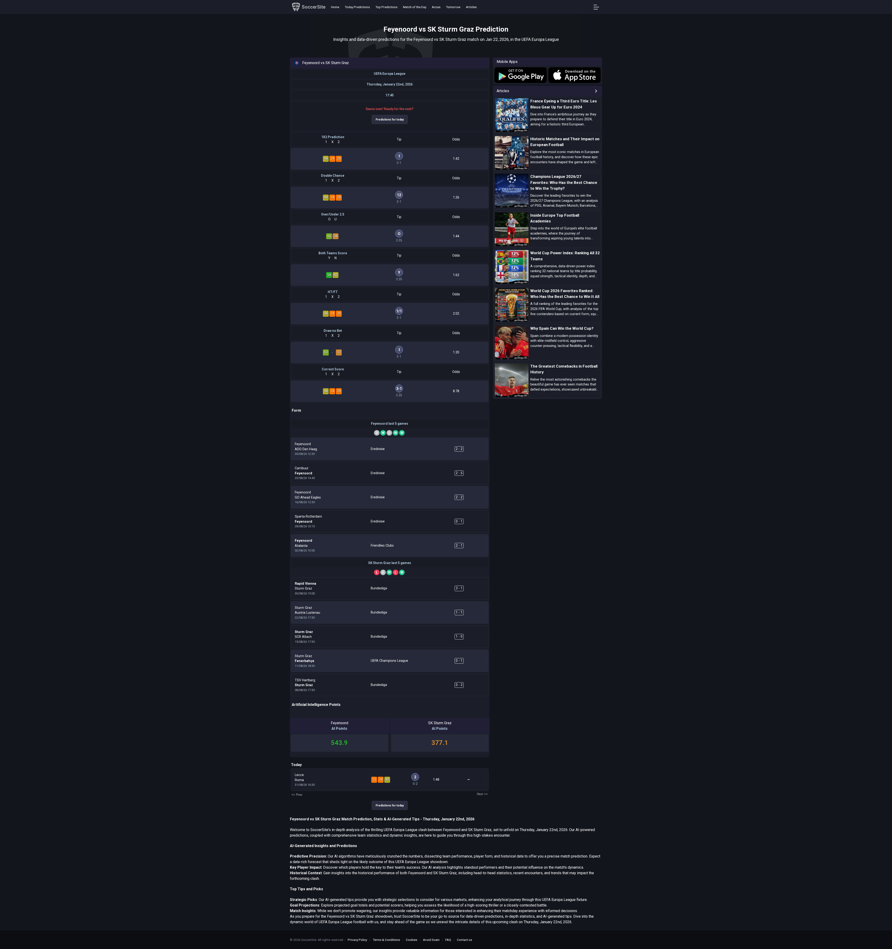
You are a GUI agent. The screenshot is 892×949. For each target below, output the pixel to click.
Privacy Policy (357, 940)
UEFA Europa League (389, 73)
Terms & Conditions (386, 940)
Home (335, 7)
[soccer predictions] (520, 75)
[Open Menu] (598, 7)
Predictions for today (390, 119)
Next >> (482, 794)
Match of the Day (414, 7)
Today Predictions (357, 7)
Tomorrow (453, 7)
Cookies (411, 940)
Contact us (464, 940)
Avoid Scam (431, 940)
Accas (436, 7)
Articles (471, 7)
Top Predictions (386, 7)
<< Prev (297, 794)
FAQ (448, 940)
